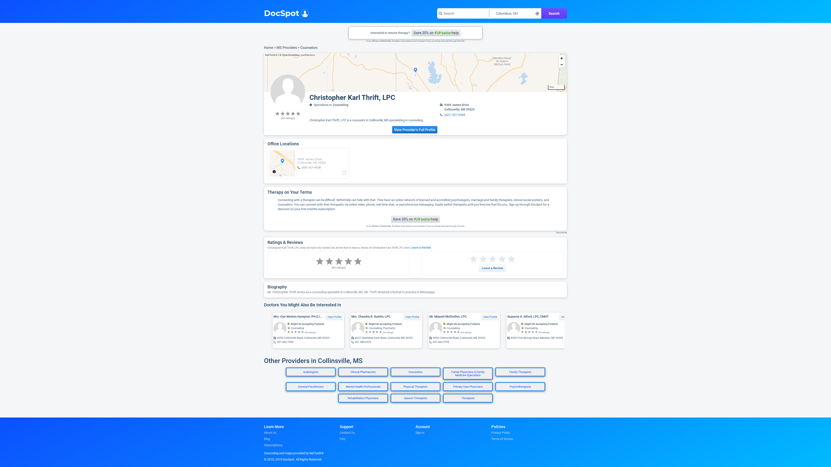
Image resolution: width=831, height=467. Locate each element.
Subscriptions (273, 445)
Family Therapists (520, 372)
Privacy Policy (500, 432)
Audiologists (310, 372)
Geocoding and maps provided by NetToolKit (294, 453)
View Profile (334, 316)
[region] (415, 72)
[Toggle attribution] (274, 171)
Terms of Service (502, 439)
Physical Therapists (415, 386)
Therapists (468, 398)
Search (554, 13)
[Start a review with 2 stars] (478, 259)
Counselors (308, 48)
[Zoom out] (562, 64)
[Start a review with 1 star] (473, 259)
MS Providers (287, 48)
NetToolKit (271, 55)
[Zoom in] (562, 58)
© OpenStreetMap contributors (297, 55)
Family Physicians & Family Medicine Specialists (468, 373)
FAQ (342, 439)
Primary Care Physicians (468, 386)
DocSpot (281, 12)
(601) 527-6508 (454, 115)
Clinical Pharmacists (363, 372)
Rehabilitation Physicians (363, 398)
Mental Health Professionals (363, 386)
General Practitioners (311, 386)
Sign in (420, 432)
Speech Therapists (415, 398)
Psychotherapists (520, 386)
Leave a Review (421, 247)
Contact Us (347, 432)
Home (268, 48)
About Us (270, 432)
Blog (267, 439)
